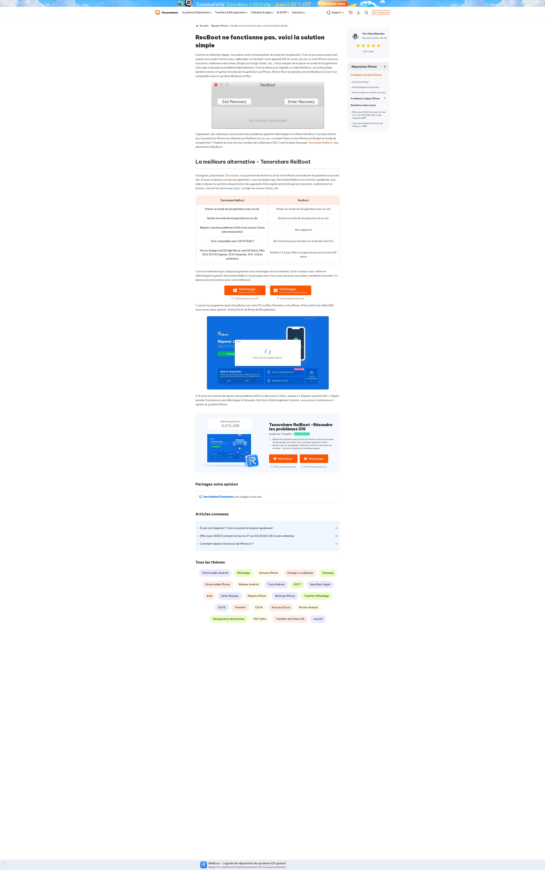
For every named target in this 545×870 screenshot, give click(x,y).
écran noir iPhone (360, 82)
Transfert (240, 607)
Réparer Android (249, 584)
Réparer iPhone (257, 596)
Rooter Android (308, 607)
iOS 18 (258, 607)
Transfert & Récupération (230, 12)
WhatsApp (243, 573)
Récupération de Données (229, 619)
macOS (318, 619)
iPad (209, 596)
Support (337, 12)
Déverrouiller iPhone (217, 584)
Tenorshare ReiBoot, (320, 142)
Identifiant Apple (320, 584)
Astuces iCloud (281, 607)
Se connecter (380, 12)
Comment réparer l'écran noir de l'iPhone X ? (367, 125)
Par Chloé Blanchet (373, 33)
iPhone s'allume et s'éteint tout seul (368, 92)
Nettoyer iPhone (285, 596)
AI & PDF (282, 12)
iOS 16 (222, 607)
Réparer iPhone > (220, 25)
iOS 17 (297, 584)
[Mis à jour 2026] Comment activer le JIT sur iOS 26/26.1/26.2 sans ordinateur (369, 115)
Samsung (327, 573)
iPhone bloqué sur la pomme (365, 87)
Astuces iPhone (268, 573)
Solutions (297, 12)
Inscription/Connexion (218, 496)
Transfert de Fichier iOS (290, 619)
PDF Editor (260, 619)
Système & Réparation (196, 12)
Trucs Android (276, 584)
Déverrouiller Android (215, 573)
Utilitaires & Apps (261, 12)
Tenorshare (232, 175)
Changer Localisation (300, 573)
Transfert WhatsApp (316, 596)
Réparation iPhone (364, 66)
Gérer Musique (230, 596)
